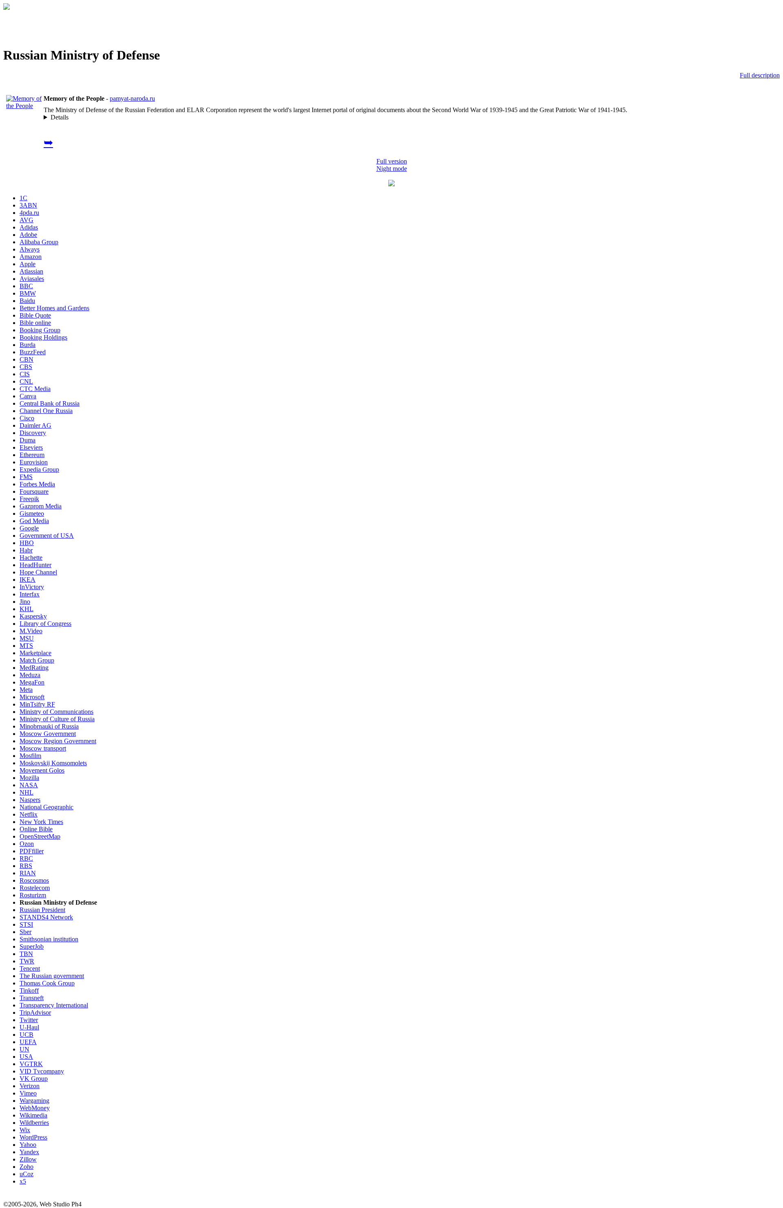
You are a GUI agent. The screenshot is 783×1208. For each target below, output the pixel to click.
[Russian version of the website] (6, 7)
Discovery (33, 432)
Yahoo (28, 1144)
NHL (26, 792)
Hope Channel (38, 572)
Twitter (29, 1019)
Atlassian (31, 271)
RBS (26, 865)
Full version (391, 161)
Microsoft (32, 696)
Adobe (28, 234)
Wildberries (34, 1122)
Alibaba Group (39, 242)
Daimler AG (35, 425)
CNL (26, 381)
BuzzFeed (33, 352)
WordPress (33, 1137)
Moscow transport (43, 748)
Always (30, 249)
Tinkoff (29, 990)
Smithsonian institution (49, 939)
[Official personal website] (24, 105)
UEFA (28, 1041)
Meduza (30, 674)
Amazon (31, 256)
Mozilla (29, 777)
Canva (28, 396)
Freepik (29, 498)
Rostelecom (35, 887)
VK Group (34, 1078)
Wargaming (34, 1100)
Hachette (31, 557)
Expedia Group (39, 469)
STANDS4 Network (46, 917)
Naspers (30, 799)
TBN (26, 953)
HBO (27, 542)
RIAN (28, 873)
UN (24, 1049)
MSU (27, 638)
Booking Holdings (43, 337)
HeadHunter (35, 564)
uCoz (26, 1173)
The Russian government (52, 975)
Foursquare (34, 491)
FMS (26, 476)
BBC (26, 286)
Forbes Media (37, 484)
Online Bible (36, 829)
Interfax (30, 594)
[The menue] (391, 184)
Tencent (30, 968)
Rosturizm (33, 895)
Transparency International (54, 1005)
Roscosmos (34, 880)
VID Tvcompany (42, 1071)
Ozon (27, 843)
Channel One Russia (46, 410)
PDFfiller (32, 851)
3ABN (28, 205)
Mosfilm (30, 755)
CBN (26, 359)
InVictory (32, 586)
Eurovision (34, 462)
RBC (26, 858)
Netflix (29, 814)
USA (26, 1056)
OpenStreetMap (40, 836)
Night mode (391, 168)
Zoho (26, 1166)
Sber (25, 931)
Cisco (27, 418)
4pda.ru (29, 212)
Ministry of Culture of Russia (57, 719)
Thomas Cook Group (47, 983)
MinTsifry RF (37, 704)
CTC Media (35, 388)
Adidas (29, 227)
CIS (25, 374)
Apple (27, 264)
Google (29, 528)
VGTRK (31, 1063)
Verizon (30, 1085)
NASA (29, 785)
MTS (26, 645)
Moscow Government (48, 733)
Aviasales (32, 278)
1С (23, 197)
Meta (26, 689)
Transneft (32, 997)
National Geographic (46, 807)
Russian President (42, 909)
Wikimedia (33, 1115)
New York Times (41, 821)
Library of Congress (45, 623)
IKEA (27, 579)
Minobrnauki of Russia (49, 726)
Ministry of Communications (56, 711)
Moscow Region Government (58, 741)
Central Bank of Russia (50, 403)
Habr (26, 550)
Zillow (28, 1159)
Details (60, 117)
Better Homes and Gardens (54, 308)
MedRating (34, 667)
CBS (26, 366)
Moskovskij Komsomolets (53, 763)
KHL (26, 608)
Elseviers (31, 447)
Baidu (27, 300)
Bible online (35, 322)
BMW (28, 293)
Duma (27, 440)
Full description (760, 75)
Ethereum (32, 454)
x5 (23, 1181)
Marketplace (35, 652)
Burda (27, 344)
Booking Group (40, 330)
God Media (34, 520)
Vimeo (28, 1093)
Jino (25, 601)
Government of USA (47, 535)
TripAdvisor (35, 1012)
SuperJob (32, 946)
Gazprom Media (41, 506)
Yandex (29, 1151)
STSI (26, 924)
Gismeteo (32, 513)
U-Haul (29, 1027)
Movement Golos (42, 770)
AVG (26, 219)
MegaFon (32, 682)
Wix (25, 1129)
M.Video (31, 630)
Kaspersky (33, 616)
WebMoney (35, 1107)
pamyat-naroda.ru (132, 98)
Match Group (37, 660)
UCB (26, 1034)
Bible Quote (35, 315)
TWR (27, 961)
